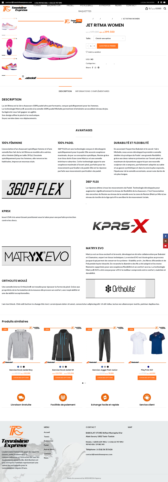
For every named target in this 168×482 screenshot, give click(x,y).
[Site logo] (14, 8)
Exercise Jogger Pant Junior (104, 370)
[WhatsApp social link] (95, 67)
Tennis (46, 436)
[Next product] (164, 18)
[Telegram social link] (98, 67)
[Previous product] (158, 18)
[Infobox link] (21, 400)
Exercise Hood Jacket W (63, 370)
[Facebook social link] (158, 2)
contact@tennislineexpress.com (18, 2)
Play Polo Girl (147, 370)
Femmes (117, 19)
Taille (88, 38)
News (46, 458)
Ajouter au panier (107, 46)
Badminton (48, 441)
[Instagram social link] (161, 2)
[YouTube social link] (164, 2)
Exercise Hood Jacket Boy (20, 370)
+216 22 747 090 (55, 3)
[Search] (164, 8)
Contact (47, 453)
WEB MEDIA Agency (93, 478)
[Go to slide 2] (85, 383)
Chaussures (106, 19)
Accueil (89, 19)
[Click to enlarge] (23, 76)
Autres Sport (49, 449)
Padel (96, 19)
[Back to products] (161, 18)
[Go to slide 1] (82, 383)
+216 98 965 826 (40, 3)
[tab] (65, 90)
